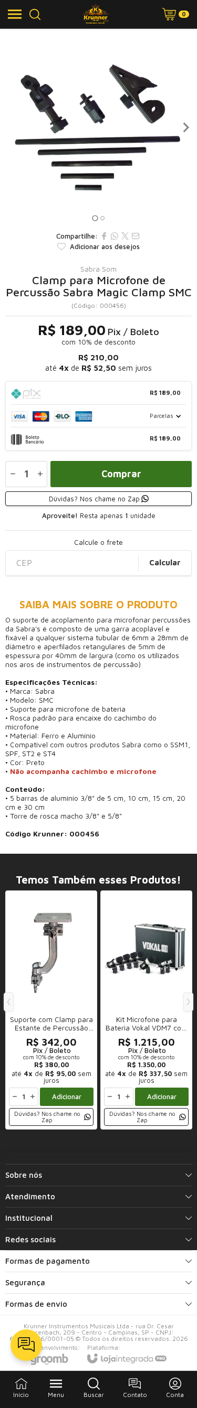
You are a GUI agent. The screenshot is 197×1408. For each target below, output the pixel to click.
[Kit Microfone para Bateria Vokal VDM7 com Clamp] (146, 1010)
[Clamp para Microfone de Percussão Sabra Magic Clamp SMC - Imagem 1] (98, 127)
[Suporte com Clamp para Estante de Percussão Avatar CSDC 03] (51, 1010)
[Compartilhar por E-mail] (135, 236)
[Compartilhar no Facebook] (104, 236)
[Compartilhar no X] (125, 236)
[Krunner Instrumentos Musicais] (95, 14)
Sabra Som (98, 269)
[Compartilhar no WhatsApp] (114, 236)
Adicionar (66, 1096)
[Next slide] (185, 127)
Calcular (165, 562)
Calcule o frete (98, 542)
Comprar (121, 473)
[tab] (95, 218)
